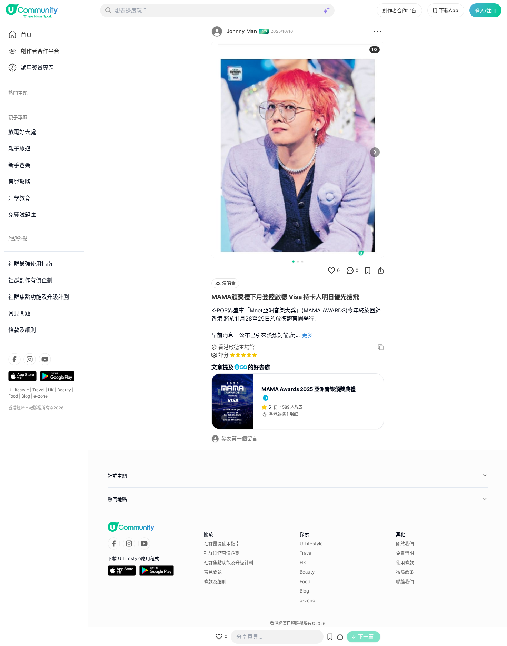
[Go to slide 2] (298, 261)
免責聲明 (405, 553)
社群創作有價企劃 (222, 553)
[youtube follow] (45, 359)
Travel (38, 389)
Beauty (64, 389)
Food (13, 396)
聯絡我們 (405, 581)
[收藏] (368, 270)
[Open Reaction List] (377, 31)
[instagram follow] (29, 359)
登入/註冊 (485, 10)
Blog (25, 396)
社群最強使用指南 (222, 543)
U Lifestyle (18, 389)
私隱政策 (405, 572)
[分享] (381, 270)
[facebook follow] (14, 359)
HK (51, 389)
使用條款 (405, 562)
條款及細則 (215, 581)
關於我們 (405, 543)
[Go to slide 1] (293, 261)
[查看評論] (350, 270)
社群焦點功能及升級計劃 (228, 562)
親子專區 (18, 117)
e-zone (40, 396)
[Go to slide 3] (302, 261)
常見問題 (213, 572)
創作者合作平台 (399, 10)
